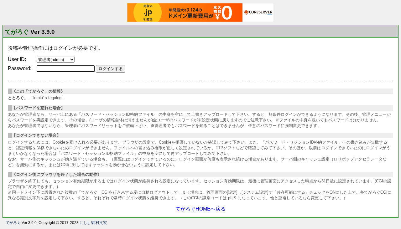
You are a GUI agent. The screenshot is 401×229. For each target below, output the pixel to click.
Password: (19, 68)
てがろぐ (17, 32)
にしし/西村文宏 (93, 223)
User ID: (17, 59)
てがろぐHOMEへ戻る (200, 208)
